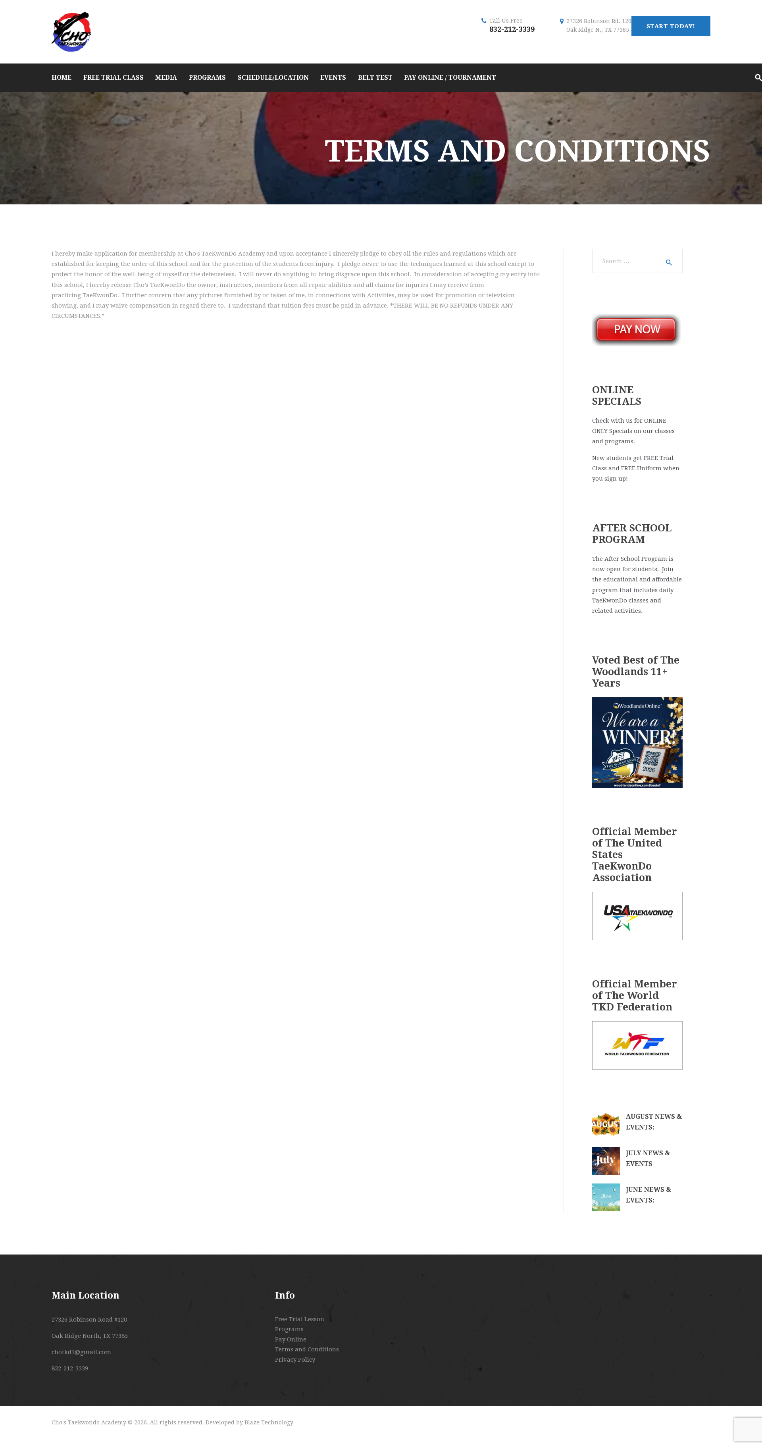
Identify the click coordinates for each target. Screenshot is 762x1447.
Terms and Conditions (307, 1349)
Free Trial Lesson (299, 1319)
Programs (289, 1329)
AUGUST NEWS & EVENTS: (654, 1122)
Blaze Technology (268, 1422)
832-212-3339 (512, 29)
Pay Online (290, 1339)
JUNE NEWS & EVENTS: (648, 1195)
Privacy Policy (295, 1359)
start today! (671, 26)
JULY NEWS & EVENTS (648, 1158)
